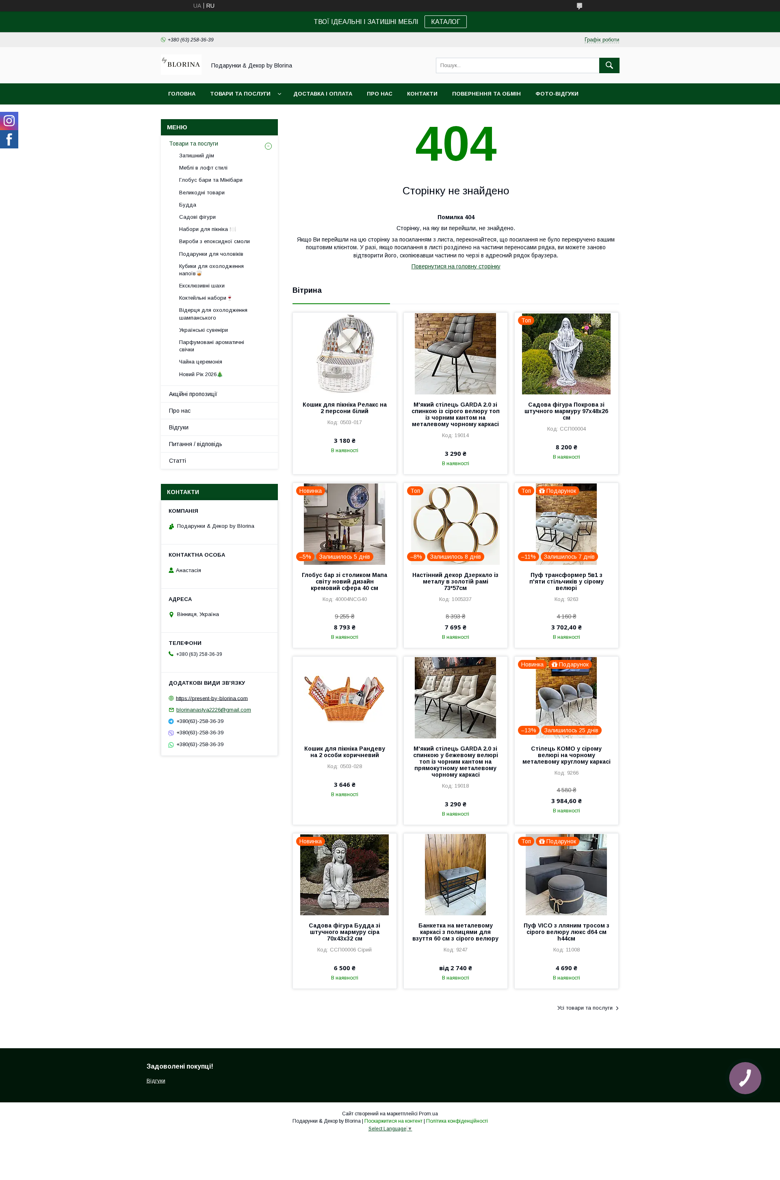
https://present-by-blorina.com (212, 698)
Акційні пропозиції (193, 394)
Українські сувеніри (203, 330)
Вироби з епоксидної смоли (214, 241)
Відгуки (178, 427)
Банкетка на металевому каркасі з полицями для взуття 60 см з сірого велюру (455, 932)
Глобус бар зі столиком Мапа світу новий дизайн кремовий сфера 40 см (344, 581)
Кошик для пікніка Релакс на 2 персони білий (345, 407)
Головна (181, 94)
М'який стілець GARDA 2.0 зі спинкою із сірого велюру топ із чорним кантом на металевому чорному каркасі (456, 414)
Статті (177, 460)
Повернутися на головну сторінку (456, 266)
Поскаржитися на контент (393, 1121)
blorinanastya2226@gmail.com (213, 710)
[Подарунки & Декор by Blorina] (181, 73)
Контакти (422, 94)
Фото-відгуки (556, 94)
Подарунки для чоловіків (211, 254)
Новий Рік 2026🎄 (201, 374)
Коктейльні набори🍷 (206, 298)
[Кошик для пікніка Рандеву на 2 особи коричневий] (344, 697)
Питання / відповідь (195, 444)
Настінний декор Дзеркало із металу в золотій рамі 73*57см (455, 581)
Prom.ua (428, 1114)
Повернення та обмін (486, 94)
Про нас (379, 94)
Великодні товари (202, 192)
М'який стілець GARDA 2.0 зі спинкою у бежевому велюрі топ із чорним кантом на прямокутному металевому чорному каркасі (455, 761)
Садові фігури (197, 217)
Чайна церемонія (200, 362)
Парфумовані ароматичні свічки (211, 346)
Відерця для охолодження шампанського (213, 313)
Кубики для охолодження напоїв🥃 (211, 269)
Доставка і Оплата (322, 94)
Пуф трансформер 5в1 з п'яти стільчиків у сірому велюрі (566, 581)
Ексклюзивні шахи (202, 286)
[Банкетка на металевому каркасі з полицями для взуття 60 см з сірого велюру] (455, 874)
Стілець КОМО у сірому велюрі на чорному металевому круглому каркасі (566, 755)
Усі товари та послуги (585, 1008)
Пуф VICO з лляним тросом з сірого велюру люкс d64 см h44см (566, 932)
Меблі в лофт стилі (203, 168)
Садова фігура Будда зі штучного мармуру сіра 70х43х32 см (344, 932)
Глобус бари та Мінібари (211, 180)
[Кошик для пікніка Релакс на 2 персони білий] (344, 353)
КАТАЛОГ (445, 21)
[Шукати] (609, 65)
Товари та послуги (240, 94)
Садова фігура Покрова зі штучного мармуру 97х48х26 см (566, 411)
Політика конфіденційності (457, 1121)
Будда (187, 205)
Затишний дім (196, 155)
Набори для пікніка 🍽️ (207, 229)
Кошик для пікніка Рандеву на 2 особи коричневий (344, 751)
